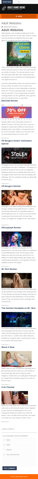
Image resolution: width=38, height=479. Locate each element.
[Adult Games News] (13, 8)
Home (5, 27)
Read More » (5, 138)
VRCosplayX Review (11, 227)
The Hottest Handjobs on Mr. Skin (18, 308)
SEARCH (19, 2)
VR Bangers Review (11, 186)
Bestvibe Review (9, 100)
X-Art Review (7, 387)
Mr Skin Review (9, 269)
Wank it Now (7, 347)
